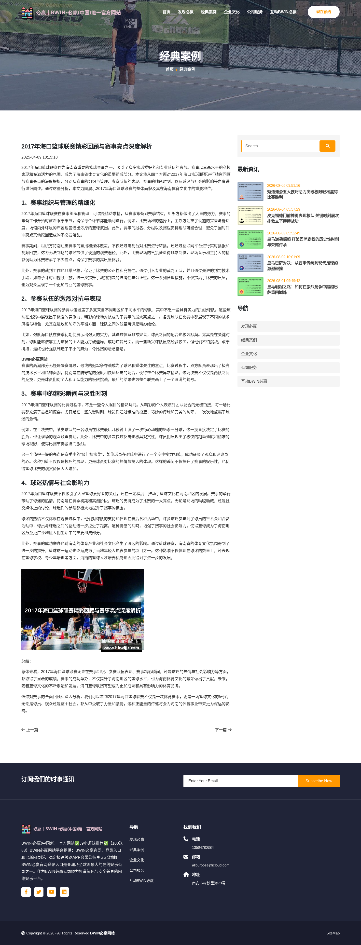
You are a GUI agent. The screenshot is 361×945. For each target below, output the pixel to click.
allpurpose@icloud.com (211, 865)
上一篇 (31, 730)
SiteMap (333, 933)
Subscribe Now (318, 781)
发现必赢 (186, 12)
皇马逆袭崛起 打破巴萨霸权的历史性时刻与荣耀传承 (303, 242)
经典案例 (209, 12)
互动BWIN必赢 (283, 12)
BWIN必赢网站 (102, 933)
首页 (166, 12)
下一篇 (221, 730)
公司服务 (255, 12)
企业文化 (232, 12)
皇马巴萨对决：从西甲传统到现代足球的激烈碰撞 (302, 265)
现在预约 (323, 12)
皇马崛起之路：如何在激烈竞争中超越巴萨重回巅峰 (302, 289)
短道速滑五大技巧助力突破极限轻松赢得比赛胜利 (302, 194)
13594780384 (203, 847)
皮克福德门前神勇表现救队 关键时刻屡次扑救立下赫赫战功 (303, 218)
